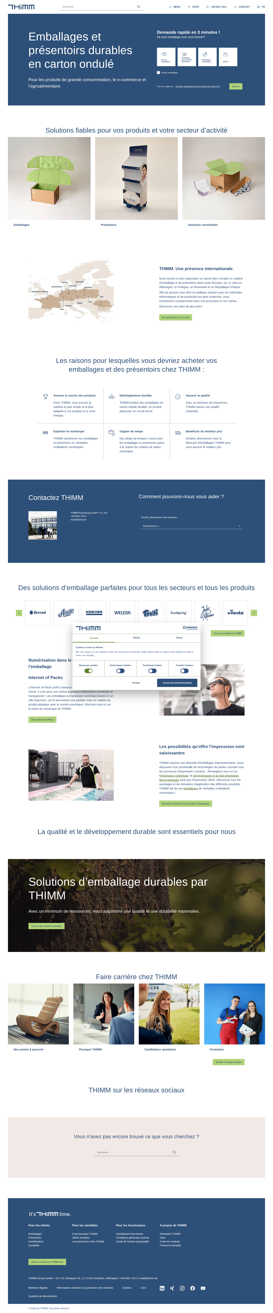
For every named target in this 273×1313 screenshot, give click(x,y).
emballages (190, 788)
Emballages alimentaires (207, 57)
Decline (136, 683)
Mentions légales (38, 1287)
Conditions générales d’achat (132, 1237)
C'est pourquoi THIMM (85, 1233)
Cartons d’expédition (166, 57)
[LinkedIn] (162, 1288)
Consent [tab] (94, 638)
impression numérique (174, 775)
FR (263, 7)
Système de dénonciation (42, 1296)
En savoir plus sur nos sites (175, 317)
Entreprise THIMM (170, 1233)
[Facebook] (192, 1288)
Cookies (127, 1287)
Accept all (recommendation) (177, 683)
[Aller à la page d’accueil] (21, 7)
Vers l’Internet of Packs (42, 720)
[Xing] (172, 1288)
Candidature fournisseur (129, 1233)
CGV (143, 1287)
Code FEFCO (228, 57)
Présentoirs (34, 1237)
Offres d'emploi (80, 1237)
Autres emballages (169, 72)
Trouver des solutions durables (46, 926)
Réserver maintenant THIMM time (47, 1262)
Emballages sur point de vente (187, 57)
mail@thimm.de (149, 1278)
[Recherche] (138, 6)
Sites (163, 1237)
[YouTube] (203, 1288)
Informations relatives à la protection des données (85, 1287)
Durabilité (33, 1245)
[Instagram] (182, 1288)
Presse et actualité (170, 1245)
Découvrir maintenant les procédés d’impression (185, 804)
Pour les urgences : (188, 86)
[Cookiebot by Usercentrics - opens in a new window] (184, 628)
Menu (177, 7)
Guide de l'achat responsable (132, 1241)
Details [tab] (136, 637)
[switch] (120, 671)
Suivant (236, 86)
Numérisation (36, 1241)
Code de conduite (170, 1241)
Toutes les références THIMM (228, 633)
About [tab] (179, 637)
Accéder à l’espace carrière (229, 1062)
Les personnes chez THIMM (88, 1241)
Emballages (35, 1233)
